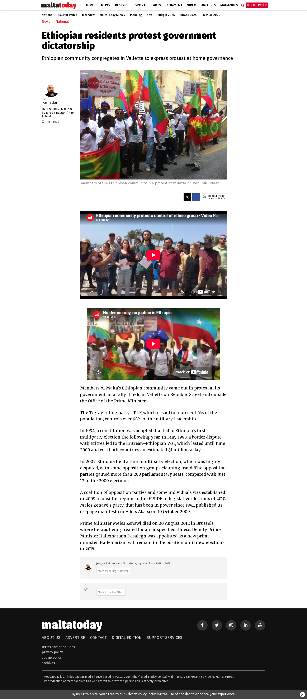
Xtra (149, 15)
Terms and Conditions (58, 647)
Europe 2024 (188, 15)
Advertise (75, 637)
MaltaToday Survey (112, 15)
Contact (98, 637)
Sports (141, 5)
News (105, 5)
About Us (51, 637)
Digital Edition (127, 637)
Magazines (229, 5)
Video (191, 5)
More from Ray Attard (111, 592)
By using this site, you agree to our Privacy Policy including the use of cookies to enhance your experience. (154, 694)
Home (90, 5)
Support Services (164, 637)
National (47, 15)
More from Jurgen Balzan (113, 571)
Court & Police (67, 15)
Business (123, 5)
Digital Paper (257, 5)
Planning (136, 15)
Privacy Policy (52, 652)
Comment (174, 5)
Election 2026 (211, 15)
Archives (208, 5)
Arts (157, 5)
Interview (88, 15)
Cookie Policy (52, 658)
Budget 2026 (166, 15)
